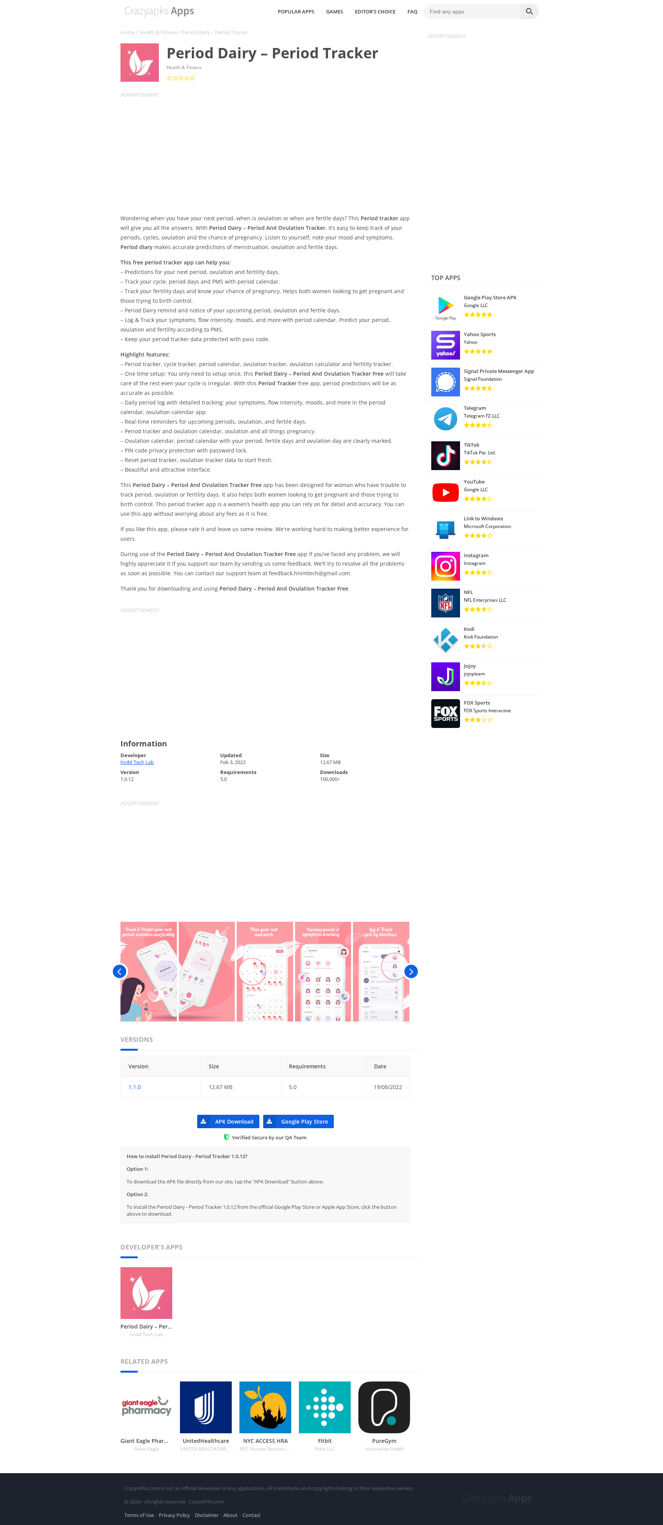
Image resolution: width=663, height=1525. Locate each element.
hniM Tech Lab (137, 762)
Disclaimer (206, 1515)
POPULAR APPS (296, 11)
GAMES (334, 11)
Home (127, 32)
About (230, 1515)
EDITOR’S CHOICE (375, 11)
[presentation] (119, 972)
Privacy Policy (174, 1515)
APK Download (234, 1121)
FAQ (412, 11)
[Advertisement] (270, 152)
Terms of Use (139, 1515)
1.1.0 (135, 1087)
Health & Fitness (158, 32)
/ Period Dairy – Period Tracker (213, 32)
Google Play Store (304, 1121)
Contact (251, 1515)
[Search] (529, 11)
